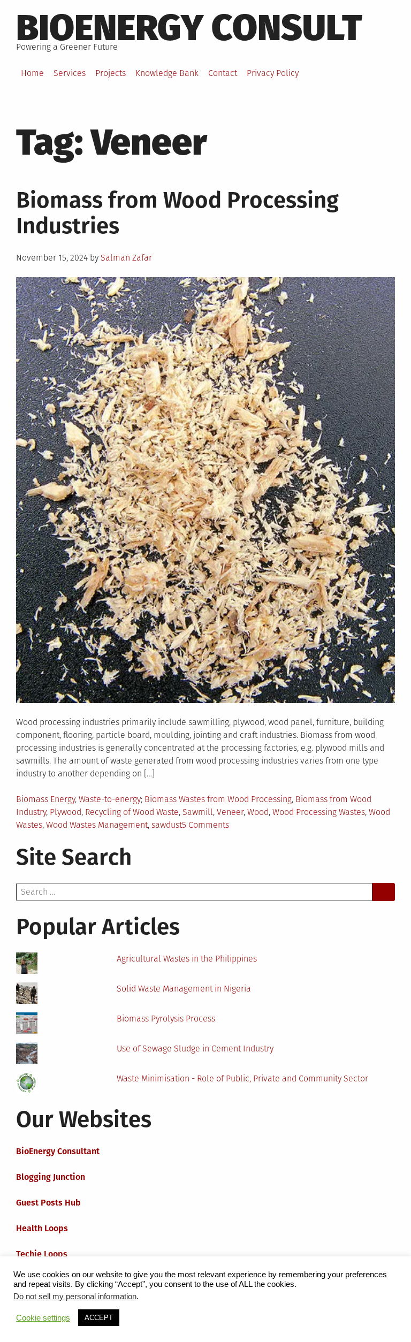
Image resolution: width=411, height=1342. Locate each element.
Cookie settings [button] (43, 1318)
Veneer (230, 812)
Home (32, 73)
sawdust (166, 825)
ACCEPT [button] (99, 1318)
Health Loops (42, 1228)
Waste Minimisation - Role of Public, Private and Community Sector (242, 1078)
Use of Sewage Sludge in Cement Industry (195, 1048)
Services (70, 73)
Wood (258, 812)
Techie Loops (41, 1254)
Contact (222, 73)
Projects (110, 73)
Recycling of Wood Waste (132, 812)
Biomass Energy (45, 799)
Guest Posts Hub (48, 1203)
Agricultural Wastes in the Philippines (187, 959)
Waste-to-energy (110, 799)
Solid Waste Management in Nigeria (184, 988)
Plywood (65, 812)
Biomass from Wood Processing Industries (177, 213)
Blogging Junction (50, 1177)
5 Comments (205, 825)
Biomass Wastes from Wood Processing (218, 799)
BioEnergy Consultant (58, 1151)
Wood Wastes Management (97, 825)
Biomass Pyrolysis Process (166, 1018)
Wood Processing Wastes (318, 812)
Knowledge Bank (167, 73)
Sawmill (197, 812)
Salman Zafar (126, 258)
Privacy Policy (273, 73)
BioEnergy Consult (189, 28)
